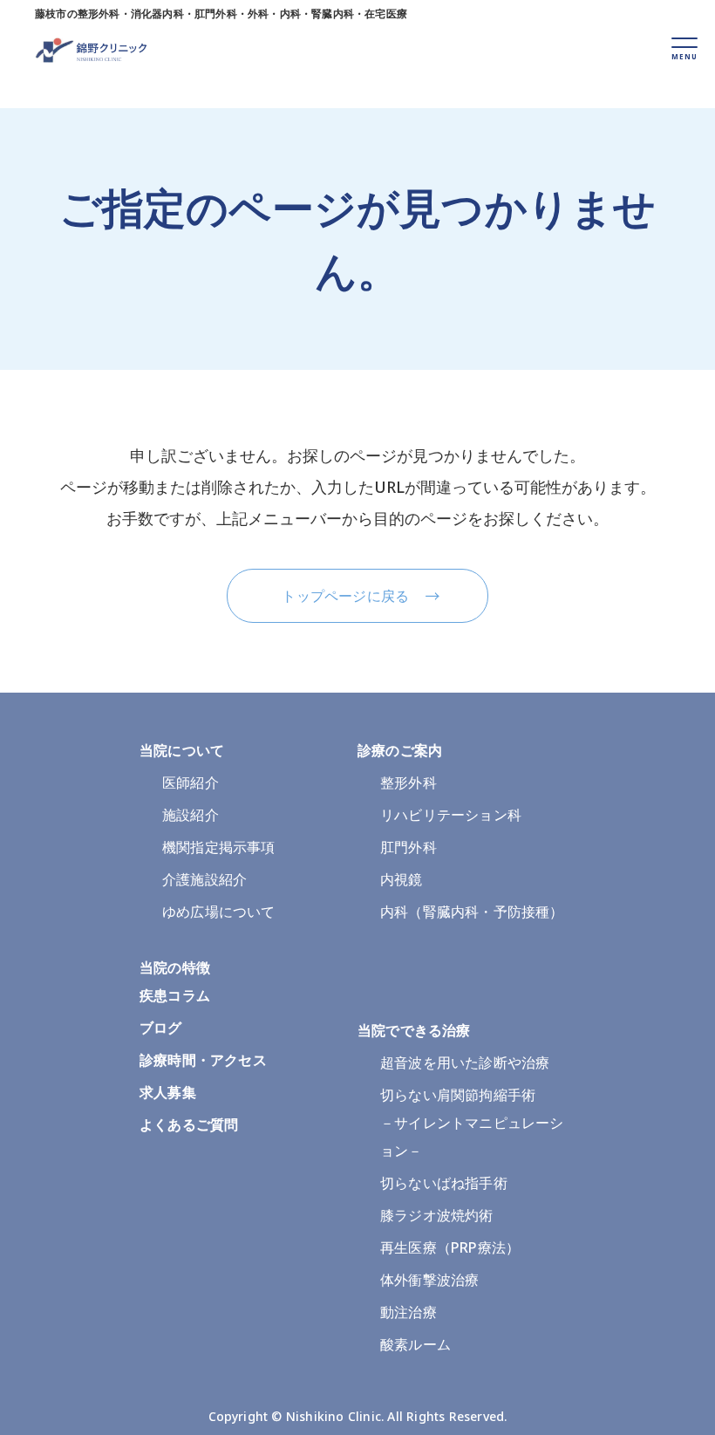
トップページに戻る (345, 595)
